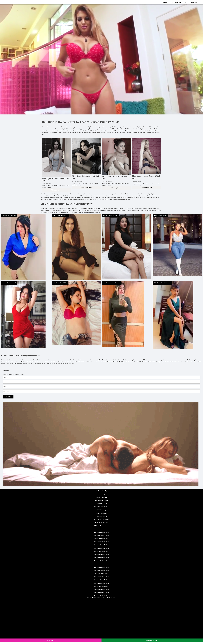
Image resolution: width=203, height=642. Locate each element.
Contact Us (195, 2)
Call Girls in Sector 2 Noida (101, 573)
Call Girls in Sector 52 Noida (101, 538)
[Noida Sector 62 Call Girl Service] (173, 315)
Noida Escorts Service (101, 503)
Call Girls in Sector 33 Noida (101, 545)
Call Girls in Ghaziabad (101, 497)
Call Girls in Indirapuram (101, 500)
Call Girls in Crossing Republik (101, 494)
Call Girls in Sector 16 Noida (101, 570)
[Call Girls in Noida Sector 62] (76, 246)
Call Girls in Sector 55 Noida (101, 532)
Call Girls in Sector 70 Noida (101, 561)
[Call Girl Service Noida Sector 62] (123, 314)
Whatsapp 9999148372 (152, 640)
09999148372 (50, 640)
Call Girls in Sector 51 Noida (101, 535)
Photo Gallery (175, 2)
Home (165, 2)
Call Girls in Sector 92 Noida (101, 596)
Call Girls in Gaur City (101, 491)
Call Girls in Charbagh (101, 516)
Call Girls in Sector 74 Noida (101, 586)
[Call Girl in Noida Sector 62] (126, 246)
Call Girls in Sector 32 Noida (101, 576)
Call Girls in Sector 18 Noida (101, 551)
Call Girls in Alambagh (101, 513)
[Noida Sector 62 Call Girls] (23, 247)
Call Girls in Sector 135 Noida (101, 526)
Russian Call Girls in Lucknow (101, 506)
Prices (186, 2)
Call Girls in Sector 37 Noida (101, 567)
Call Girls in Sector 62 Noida (101, 554)
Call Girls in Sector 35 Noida (101, 548)
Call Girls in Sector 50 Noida (101, 580)
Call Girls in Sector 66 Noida (101, 564)
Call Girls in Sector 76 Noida (101, 589)
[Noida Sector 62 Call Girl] (177, 245)
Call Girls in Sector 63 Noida (101, 557)
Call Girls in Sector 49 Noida (101, 541)
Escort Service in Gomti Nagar (101, 519)
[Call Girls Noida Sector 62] (23, 314)
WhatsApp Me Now (56, 190)
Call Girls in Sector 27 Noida (101, 529)
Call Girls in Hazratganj (101, 510)
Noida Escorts (99, 597)
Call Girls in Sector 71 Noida (101, 583)
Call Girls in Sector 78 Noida (101, 592)
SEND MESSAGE (8, 397)
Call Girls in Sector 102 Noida (101, 522)
